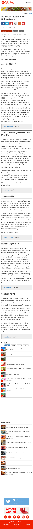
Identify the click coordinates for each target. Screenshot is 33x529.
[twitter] (5, 517)
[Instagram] (23, 517)
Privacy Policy (16, 524)
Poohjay (6, 190)
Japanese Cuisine (6, 31)
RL (4, 27)
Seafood (15, 31)
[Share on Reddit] (15, 23)
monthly (20, 345)
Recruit (5, 526)
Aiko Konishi (8, 126)
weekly (13, 345)
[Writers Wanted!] (16, 510)
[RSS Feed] (27, 517)
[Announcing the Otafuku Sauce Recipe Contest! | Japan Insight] (16, 9)
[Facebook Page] (9, 517)
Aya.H (30, 13)
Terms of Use (5, 524)
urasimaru (7, 287)
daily (7, 345)
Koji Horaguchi (9, 237)
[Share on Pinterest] (11, 23)
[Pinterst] (14, 517)
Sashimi (22, 31)
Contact (16, 526)
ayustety (7, 337)
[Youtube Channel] (18, 517)
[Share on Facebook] (3, 23)
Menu (29, 2)
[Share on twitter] (7, 23)
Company (27, 524)
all (25, 345)
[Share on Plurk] (19, 23)
